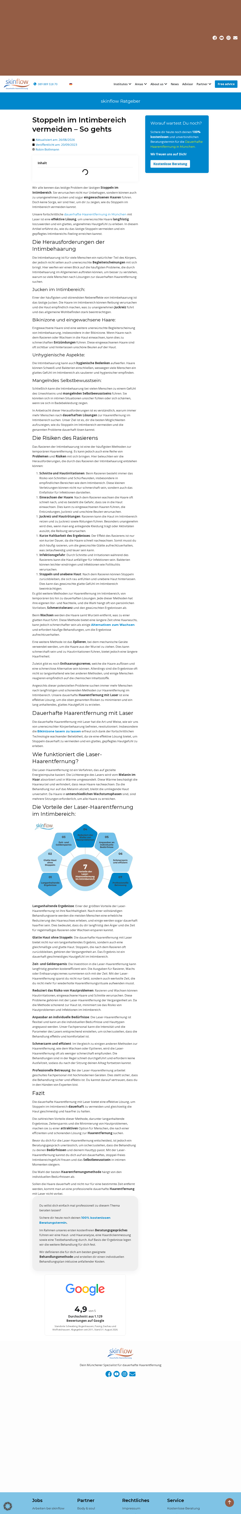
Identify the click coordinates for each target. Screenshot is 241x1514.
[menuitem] (70, 84)
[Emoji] (109, 1374)
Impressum (131, 1508)
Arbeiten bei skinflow (48, 1508)
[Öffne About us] (165, 84)
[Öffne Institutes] (129, 84)
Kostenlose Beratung (183, 1508)
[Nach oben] (229, 1502)
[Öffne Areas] (145, 84)
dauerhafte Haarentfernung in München (95, 214)
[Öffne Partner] (209, 84)
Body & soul (86, 1508)
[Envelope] (235, 38)
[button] (8, 1506)
